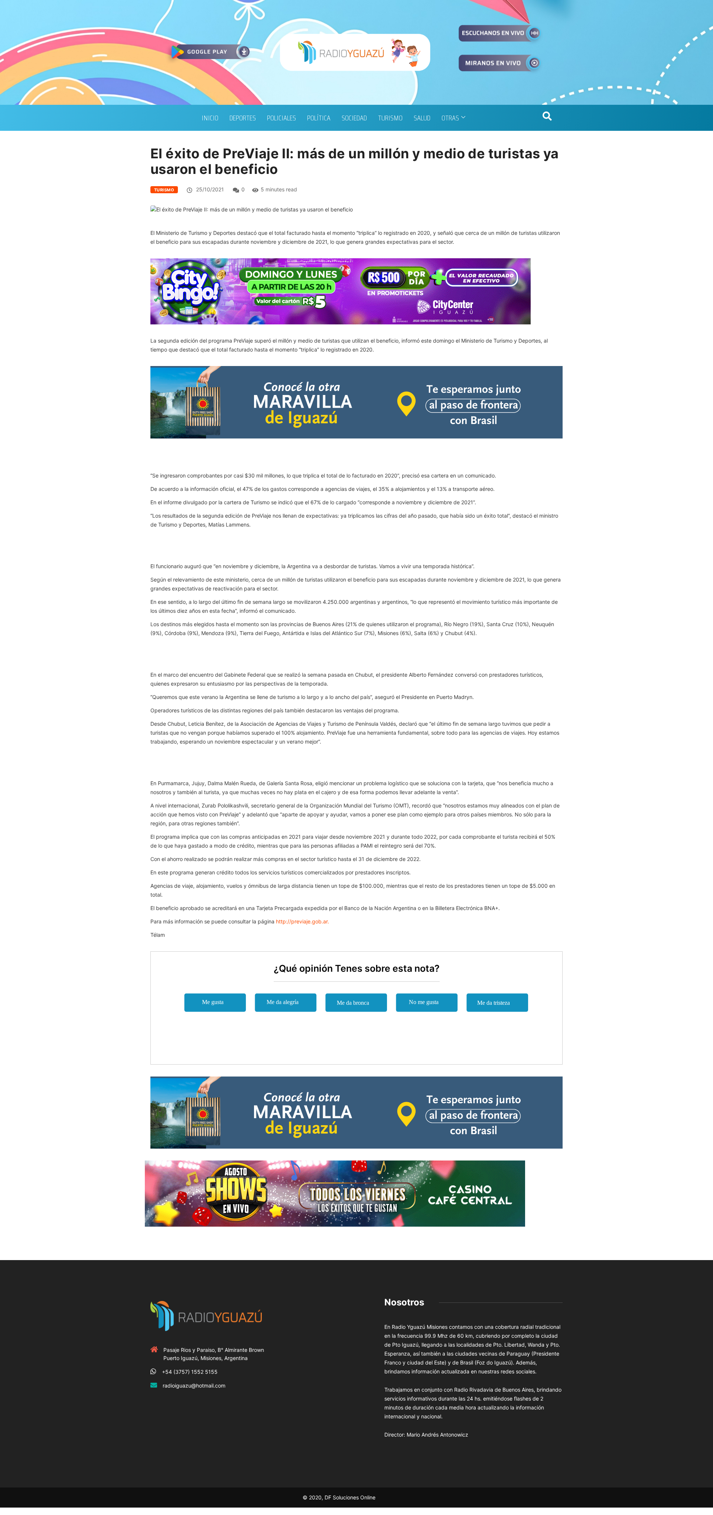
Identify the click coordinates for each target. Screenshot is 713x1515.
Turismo (390, 118)
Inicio (210, 118)
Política (319, 118)
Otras (450, 118)
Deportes (242, 118)
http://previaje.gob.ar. (302, 921)
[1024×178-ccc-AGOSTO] (335, 1193)
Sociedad (354, 118)
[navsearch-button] (547, 117)
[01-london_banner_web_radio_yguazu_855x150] (356, 401)
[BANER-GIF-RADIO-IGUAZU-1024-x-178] (340, 291)
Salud (422, 118)
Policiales (281, 118)
